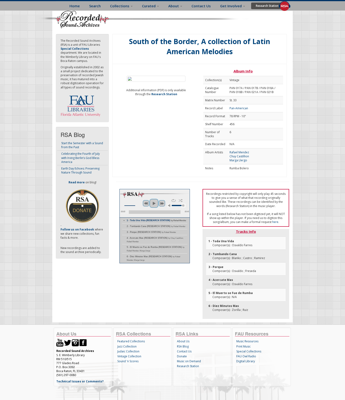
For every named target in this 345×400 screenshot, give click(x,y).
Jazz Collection (127, 346)
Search (95, 6)
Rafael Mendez (239, 152)
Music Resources (247, 341)
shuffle (181, 200)
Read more (77, 182)
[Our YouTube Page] (59, 342)
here (275, 222)
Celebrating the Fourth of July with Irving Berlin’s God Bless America (80, 158)
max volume (183, 205)
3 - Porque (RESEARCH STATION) (151, 232)
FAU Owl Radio (246, 356)
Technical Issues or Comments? (80, 381)
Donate (182, 356)
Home (74, 6)
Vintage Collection (129, 356)
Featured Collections (131, 341)
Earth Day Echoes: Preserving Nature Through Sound (80, 170)
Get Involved (231, 6)
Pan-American (239, 108)
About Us (183, 341)
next (162, 203)
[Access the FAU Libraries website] (82, 104)
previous (146, 203)
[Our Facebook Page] (83, 342)
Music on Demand (189, 361)
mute (170, 205)
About (174, 6)
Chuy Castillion (239, 156)
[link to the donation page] (82, 206)
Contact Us (201, 6)
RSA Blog (183, 346)
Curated (149, 6)
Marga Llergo (238, 160)
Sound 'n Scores (127, 361)
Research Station (267, 6)
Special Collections (248, 351)
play (154, 203)
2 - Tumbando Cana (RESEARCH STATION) (156, 226)
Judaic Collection (128, 351)
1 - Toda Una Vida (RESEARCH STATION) (156, 220)
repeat (173, 200)
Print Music (243, 346)
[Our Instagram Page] (75, 342)
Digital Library (245, 361)
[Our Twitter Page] (67, 342)
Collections (120, 6)
